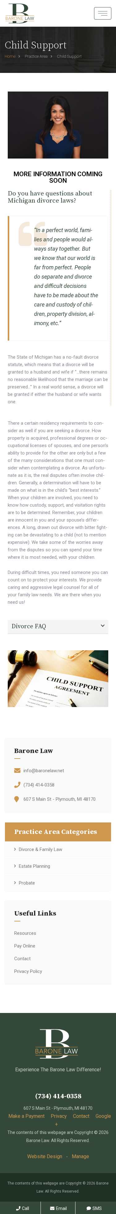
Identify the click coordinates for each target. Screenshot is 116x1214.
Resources (25, 933)
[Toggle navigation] (102, 13)
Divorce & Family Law (40, 849)
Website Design (44, 1156)
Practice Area (36, 56)
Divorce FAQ (28, 626)
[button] (58, 627)
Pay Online (24, 946)
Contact (22, 958)
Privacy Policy (28, 971)
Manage (80, 1156)
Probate (27, 883)
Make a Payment (26, 1116)
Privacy (59, 1116)
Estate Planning (34, 866)
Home (10, 56)
